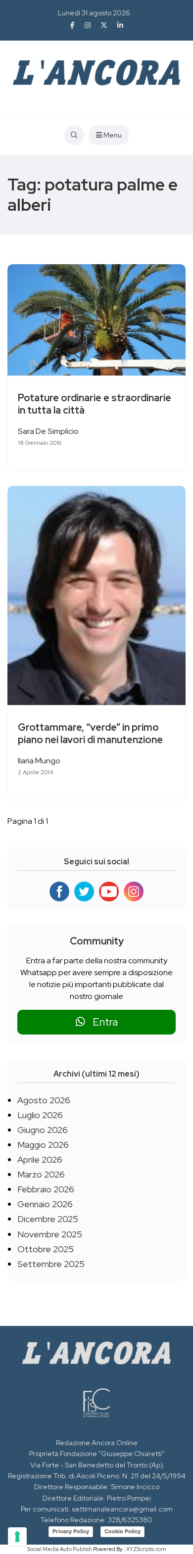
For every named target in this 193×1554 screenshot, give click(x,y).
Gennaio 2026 (45, 1204)
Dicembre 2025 (47, 1218)
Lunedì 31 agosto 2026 (94, 12)
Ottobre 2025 (45, 1249)
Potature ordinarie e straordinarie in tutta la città (94, 404)
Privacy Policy (70, 1531)
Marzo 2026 (41, 1174)
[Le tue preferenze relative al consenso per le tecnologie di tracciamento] (17, 1536)
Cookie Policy (122, 1531)
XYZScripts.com (146, 1549)
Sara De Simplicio (48, 431)
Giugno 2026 (42, 1129)
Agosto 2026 (43, 1100)
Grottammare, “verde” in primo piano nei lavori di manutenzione (90, 733)
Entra (101, 1022)
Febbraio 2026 (45, 1189)
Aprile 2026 (39, 1159)
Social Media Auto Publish (59, 1549)
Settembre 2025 (51, 1264)
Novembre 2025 (49, 1234)
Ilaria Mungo (39, 760)
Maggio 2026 (43, 1144)
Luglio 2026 (40, 1115)
